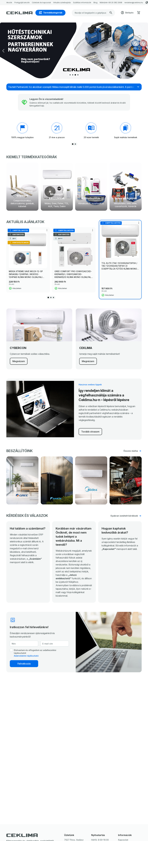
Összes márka (130, 451)
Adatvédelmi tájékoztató (26, 656)
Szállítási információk (82, 2)
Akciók (9, 2)
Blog (95, 2)
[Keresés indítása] (111, 12)
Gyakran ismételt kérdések (124, 516)
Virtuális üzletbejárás (62, 2)
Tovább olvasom (90, 431)
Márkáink (103, 2)
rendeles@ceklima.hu (133, 2)
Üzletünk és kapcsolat (41, 2)
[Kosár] (139, 13)
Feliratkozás (24, 663)
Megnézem (18, 361)
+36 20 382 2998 (114, 2)
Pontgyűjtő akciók (22, 2)
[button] (145, 50)
